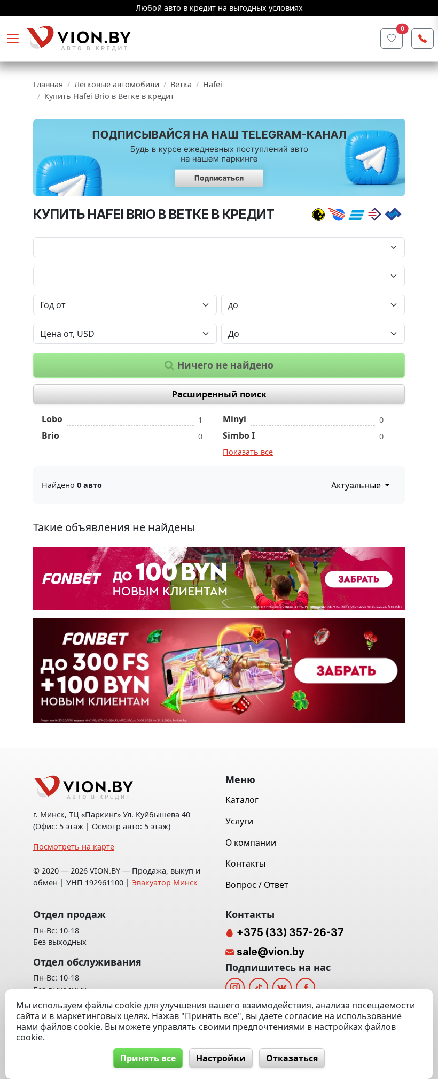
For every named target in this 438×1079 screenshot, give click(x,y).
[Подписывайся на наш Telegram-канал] (219, 157)
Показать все (248, 452)
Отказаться (292, 1058)
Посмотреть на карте (73, 846)
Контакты (245, 863)
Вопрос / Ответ (256, 885)
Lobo (52, 419)
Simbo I (239, 435)
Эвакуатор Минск (165, 882)
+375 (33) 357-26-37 (289, 932)
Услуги (239, 821)
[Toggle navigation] (12, 38)
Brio (50, 435)
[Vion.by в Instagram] (235, 987)
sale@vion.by (270, 951)
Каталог (242, 800)
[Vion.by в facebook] (305, 987)
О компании (250, 842)
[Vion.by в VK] (282, 987)
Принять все (148, 1058)
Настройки (221, 1058)
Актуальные (357, 485)
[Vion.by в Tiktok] (258, 987)
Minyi (234, 419)
